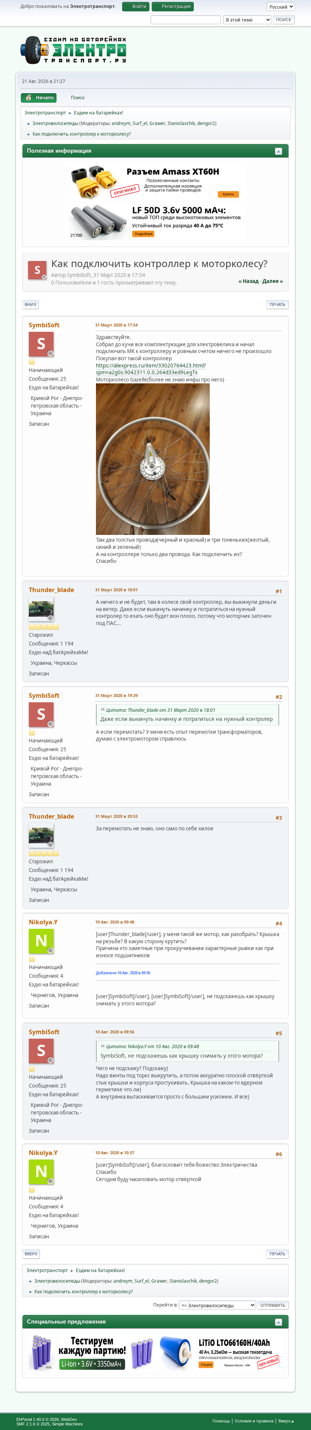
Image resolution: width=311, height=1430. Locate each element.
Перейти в (165, 1305)
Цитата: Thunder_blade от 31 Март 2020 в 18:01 (160, 710)
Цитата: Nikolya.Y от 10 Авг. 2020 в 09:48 (152, 1046)
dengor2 (206, 123)
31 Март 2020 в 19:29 (116, 695)
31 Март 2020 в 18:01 (116, 589)
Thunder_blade (51, 590)
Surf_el (140, 123)
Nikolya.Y (43, 922)
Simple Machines (67, 1424)
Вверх (31, 1254)
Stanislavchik (181, 123)
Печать (277, 304)
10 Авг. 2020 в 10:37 (114, 1152)
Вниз (30, 304)
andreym (121, 123)
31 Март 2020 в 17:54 (116, 325)
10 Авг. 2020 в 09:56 (114, 1032)
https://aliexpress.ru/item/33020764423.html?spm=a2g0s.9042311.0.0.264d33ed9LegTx (151, 369)
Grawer (157, 123)
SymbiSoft (44, 325)
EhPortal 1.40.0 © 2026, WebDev (46, 1419)
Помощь (221, 1421)
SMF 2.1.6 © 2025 (33, 1424)
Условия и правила (254, 1421)
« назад (249, 281)
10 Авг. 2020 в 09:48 (114, 922)
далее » (272, 281)
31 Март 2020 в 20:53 (116, 816)
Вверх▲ (286, 1421)
